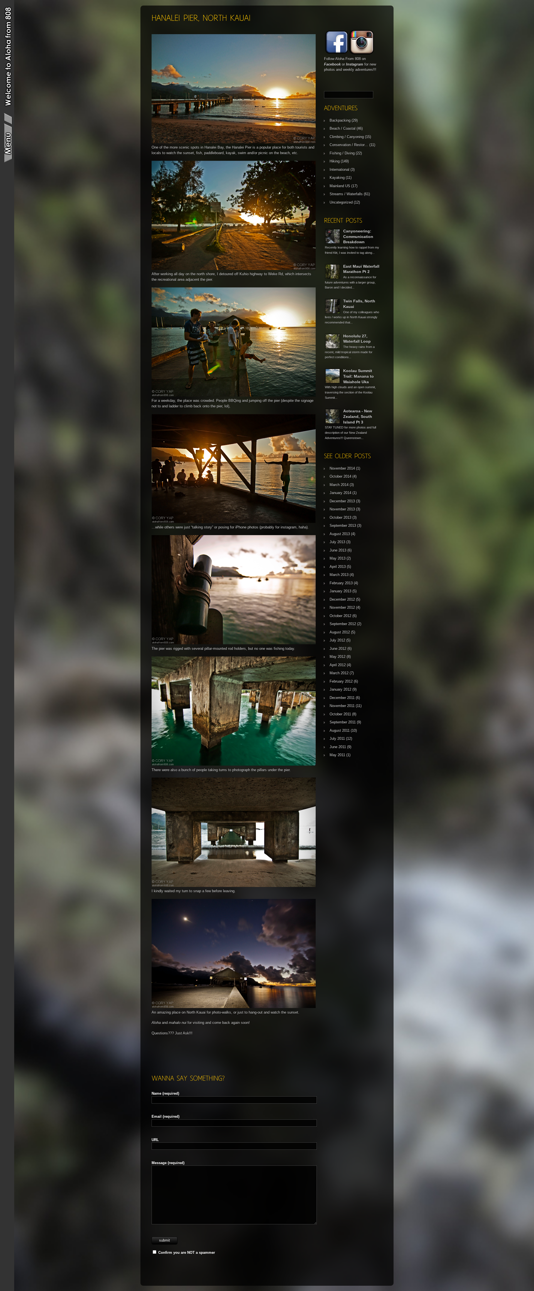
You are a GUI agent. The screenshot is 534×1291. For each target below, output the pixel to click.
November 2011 (342, 706)
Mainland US (340, 186)
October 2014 (340, 476)
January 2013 (340, 591)
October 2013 (340, 517)
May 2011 (337, 755)
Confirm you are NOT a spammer (186, 1252)
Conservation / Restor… (349, 145)
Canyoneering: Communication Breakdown (358, 236)
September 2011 (343, 722)
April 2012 (338, 665)
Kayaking (337, 178)
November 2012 (342, 607)
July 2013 (337, 542)
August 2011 (340, 730)
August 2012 (340, 632)
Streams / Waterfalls (346, 194)
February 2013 (341, 583)
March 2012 (339, 673)
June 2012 (338, 648)
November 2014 (342, 468)
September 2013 (343, 525)
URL (155, 1140)
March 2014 (339, 485)
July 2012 (337, 640)
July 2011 (337, 738)
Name (165, 1093)
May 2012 (337, 657)
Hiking (335, 161)
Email (165, 1116)
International (339, 169)
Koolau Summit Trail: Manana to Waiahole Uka (358, 376)
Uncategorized (341, 202)
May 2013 (337, 558)
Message (168, 1163)
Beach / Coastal (342, 128)
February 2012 (341, 681)
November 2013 (342, 509)
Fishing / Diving (342, 153)
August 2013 (340, 534)
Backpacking (340, 120)
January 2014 (340, 493)
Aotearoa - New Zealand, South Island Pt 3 (357, 416)
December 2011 (342, 698)
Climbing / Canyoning (347, 137)
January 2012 (340, 689)
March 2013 (339, 575)
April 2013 (338, 567)
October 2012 (340, 616)
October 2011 (340, 714)
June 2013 (338, 550)
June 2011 (338, 747)
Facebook (332, 64)
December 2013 (342, 501)
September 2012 (343, 624)
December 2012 (342, 599)
